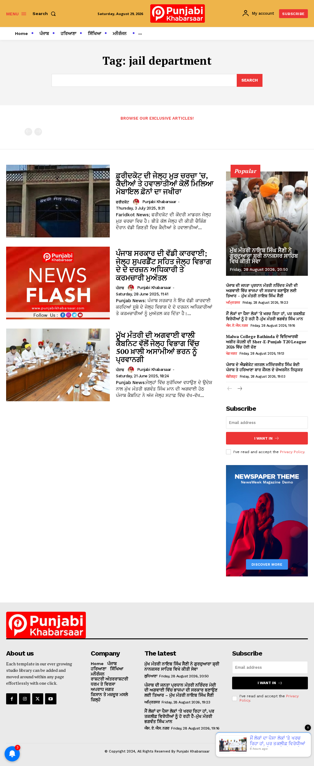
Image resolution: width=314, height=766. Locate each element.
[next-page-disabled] (38, 132)
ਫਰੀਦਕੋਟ (122, 202)
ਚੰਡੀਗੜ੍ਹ (231, 377)
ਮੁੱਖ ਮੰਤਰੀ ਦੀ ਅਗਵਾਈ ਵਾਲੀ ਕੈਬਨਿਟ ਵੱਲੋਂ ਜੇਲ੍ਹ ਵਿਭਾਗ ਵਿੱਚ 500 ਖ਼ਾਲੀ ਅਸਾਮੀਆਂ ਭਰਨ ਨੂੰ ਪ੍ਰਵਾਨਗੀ (157, 347)
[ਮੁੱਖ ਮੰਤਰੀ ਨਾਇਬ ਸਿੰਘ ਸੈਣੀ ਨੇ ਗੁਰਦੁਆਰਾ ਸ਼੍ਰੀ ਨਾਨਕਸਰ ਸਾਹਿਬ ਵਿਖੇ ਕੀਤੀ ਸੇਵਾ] (267, 223)
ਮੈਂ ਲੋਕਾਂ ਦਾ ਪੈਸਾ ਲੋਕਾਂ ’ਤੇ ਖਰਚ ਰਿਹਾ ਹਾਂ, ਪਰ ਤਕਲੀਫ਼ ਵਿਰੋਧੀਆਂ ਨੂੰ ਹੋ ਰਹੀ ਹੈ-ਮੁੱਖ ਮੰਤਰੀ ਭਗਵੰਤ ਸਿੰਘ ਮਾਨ (265, 316)
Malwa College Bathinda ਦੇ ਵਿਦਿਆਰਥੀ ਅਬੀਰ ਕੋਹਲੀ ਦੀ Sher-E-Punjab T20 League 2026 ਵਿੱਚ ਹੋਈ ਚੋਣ (266, 342)
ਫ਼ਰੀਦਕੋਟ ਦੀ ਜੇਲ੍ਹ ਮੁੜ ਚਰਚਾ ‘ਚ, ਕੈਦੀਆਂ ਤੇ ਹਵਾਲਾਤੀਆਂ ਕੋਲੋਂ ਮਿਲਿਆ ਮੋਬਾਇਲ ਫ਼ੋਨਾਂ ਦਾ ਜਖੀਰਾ (164, 184)
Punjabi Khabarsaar (159, 201)
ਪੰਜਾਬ (120, 288)
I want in (263, 438)
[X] (37, 698)
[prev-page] (28, 132)
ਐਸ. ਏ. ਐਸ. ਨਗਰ (237, 326)
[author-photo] (137, 202)
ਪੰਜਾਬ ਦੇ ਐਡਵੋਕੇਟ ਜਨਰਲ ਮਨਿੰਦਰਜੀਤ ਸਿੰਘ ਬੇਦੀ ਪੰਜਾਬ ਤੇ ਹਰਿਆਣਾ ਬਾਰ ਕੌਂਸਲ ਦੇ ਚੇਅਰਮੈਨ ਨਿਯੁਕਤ (264, 367)
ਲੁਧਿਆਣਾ (150, 676)
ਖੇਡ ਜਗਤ (231, 354)
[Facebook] (11, 698)
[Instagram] (24, 698)
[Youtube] (50, 698)
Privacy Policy (292, 452)
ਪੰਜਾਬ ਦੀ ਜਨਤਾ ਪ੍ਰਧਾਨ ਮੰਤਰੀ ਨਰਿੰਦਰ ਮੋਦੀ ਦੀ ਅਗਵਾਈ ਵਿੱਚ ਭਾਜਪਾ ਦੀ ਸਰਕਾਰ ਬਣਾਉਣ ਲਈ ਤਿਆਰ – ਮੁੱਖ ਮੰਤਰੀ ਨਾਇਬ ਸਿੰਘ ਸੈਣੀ (262, 290)
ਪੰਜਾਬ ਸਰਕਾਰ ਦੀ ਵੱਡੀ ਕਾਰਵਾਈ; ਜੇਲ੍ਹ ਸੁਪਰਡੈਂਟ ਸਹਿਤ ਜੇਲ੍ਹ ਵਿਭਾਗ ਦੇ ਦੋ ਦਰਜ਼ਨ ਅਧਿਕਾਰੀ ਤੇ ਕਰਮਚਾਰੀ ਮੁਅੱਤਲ (163, 265)
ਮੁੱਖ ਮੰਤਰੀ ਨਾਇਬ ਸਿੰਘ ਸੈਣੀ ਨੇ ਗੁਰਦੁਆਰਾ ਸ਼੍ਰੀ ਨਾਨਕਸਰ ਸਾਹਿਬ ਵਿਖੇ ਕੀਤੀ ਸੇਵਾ (264, 255)
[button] (45, 13)
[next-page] (239, 389)
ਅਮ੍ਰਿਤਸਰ (233, 303)
